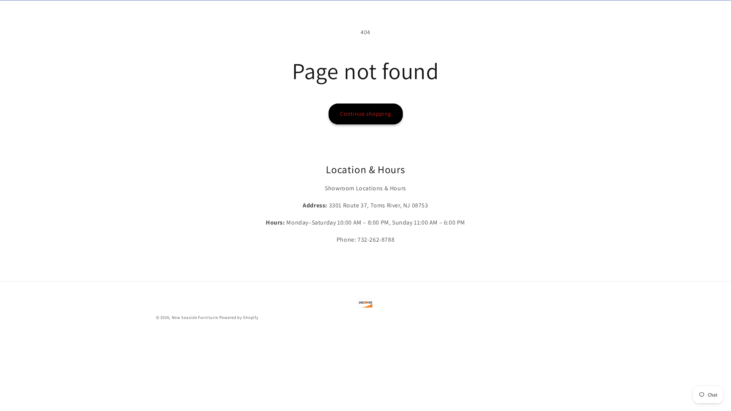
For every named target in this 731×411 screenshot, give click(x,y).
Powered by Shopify (239, 317)
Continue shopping (365, 113)
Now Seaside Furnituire (195, 317)
